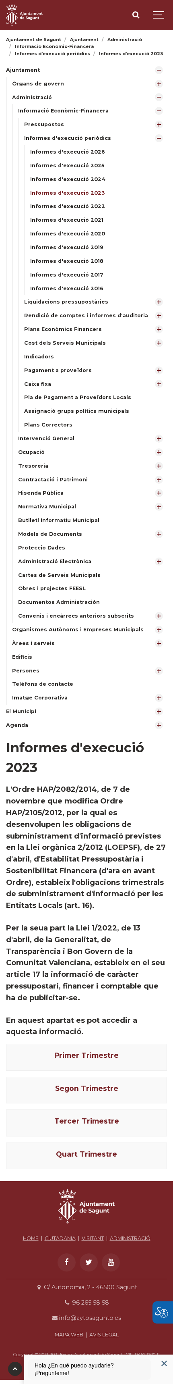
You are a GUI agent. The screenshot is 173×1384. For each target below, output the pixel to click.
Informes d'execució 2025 (67, 165)
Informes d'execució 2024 (67, 179)
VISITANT (93, 1238)
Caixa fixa (37, 384)
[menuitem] (86, 384)
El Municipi (21, 711)
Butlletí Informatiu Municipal (58, 520)
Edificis (22, 657)
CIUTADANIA (60, 1238)
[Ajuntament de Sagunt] (24, 15)
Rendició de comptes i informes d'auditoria (86, 315)
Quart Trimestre (86, 1154)
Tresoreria (33, 466)
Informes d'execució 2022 (67, 206)
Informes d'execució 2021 (66, 220)
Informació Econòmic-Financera (63, 111)
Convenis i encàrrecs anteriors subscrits (76, 616)
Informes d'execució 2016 (66, 288)
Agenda (17, 725)
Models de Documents (50, 534)
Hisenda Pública (41, 493)
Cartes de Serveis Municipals (59, 575)
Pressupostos (44, 124)
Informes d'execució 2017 (66, 275)
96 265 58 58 (89, 1302)
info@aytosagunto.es (89, 1318)
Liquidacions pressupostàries (66, 302)
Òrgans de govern (38, 84)
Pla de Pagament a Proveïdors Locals (77, 397)
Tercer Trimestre (86, 1121)
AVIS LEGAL (104, 1335)
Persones (25, 671)
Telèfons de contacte (42, 684)
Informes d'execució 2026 (67, 152)
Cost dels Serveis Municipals (65, 343)
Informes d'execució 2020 (67, 234)
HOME (31, 1238)
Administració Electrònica (54, 561)
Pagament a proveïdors (58, 370)
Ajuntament (23, 70)
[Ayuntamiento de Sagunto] (86, 1225)
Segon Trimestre (86, 1088)
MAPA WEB (69, 1335)
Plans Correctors (48, 425)
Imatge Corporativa (40, 698)
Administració (32, 97)
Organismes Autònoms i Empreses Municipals (78, 629)
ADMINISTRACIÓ (130, 1238)
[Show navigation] (159, 15)
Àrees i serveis (33, 643)
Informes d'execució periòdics (67, 138)
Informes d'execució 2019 (66, 247)
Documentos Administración (59, 602)
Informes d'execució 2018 (66, 261)
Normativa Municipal (47, 507)
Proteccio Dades (41, 548)
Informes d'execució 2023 (67, 193)
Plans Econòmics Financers (63, 329)
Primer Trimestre (86, 1055)
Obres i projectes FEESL (52, 588)
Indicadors (39, 357)
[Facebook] (67, 1262)
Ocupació (31, 452)
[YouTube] (111, 1262)
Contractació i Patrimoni (53, 480)
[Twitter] (89, 1262)
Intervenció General (46, 438)
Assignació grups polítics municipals (76, 411)
